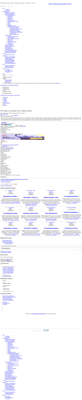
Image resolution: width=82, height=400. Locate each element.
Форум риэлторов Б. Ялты (8, 300)
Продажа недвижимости (10, 14)
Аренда (5, 99)
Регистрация (7, 82)
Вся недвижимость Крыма (8, 242)
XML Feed (5, 304)
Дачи (9, 23)
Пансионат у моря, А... (31, 197)
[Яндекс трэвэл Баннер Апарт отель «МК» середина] (22, 139)
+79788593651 (4, 122)
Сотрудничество (6, 303)
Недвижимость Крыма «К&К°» (39, 313)
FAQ (4, 64)
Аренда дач (10, 40)
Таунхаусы (10, 19)
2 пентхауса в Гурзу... (71, 228)
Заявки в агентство (9, 66)
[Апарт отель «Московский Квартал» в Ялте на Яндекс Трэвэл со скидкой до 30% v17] (10, 95)
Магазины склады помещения (16, 32)
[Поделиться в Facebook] (10, 184)
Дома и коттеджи (11, 20)
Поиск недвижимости (9, 13)
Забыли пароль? (8, 79)
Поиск (5, 105)
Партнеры (5, 302)
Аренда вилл (10, 39)
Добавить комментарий (5, 181)
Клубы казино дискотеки (15, 30)
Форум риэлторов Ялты (10, 65)
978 (8, 261)
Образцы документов (7, 297)
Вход (4, 73)
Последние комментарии (10, 63)
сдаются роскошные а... (71, 212)
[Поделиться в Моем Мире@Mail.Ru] (5, 184)
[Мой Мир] (9, 124)
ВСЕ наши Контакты (4, 263)
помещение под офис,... (10, 196)
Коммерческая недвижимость (14, 26)
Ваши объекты (7, 102)
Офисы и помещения (12, 41)
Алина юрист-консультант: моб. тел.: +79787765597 (8, 272)
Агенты (5, 101)
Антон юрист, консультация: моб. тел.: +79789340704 (9, 270)
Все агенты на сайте (9, 49)
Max (8, 260)
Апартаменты (10, 18)
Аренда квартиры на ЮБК (8, 148)
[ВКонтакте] (1, 124)
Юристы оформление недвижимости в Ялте (60, 3)
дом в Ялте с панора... (31, 228)
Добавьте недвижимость (10, 12)
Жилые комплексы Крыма (10, 51)
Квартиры (10, 16)
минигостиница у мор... (51, 197)
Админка (7, 9)
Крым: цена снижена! (7, 241)
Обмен (4, 100)
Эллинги (9, 22)
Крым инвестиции (9, 44)
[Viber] (6, 124)
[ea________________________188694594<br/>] (9, 115)
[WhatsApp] (8, 124)
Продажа (6, 97)
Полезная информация (10, 60)
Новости (4, 55)
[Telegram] (4, 124)
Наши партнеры (8, 243)
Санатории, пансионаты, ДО (16, 28)
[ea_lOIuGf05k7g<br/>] (4, 114)
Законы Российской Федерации (9, 296)
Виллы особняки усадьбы (13, 21)
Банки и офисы (13, 33)
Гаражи (9, 24)
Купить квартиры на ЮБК (73, 218)
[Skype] (10, 124)
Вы (4, 104)
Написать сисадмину (7, 276)
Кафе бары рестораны (14, 29)
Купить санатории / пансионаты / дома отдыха (32, 204)
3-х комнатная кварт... (51, 228)
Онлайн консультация (9, 54)
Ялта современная (9, 70)
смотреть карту (22, 126)
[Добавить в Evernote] (7, 184)
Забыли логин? (8, 80)
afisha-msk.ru (80, 250)
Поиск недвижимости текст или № (8, 245)
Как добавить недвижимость (11, 50)
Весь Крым (7, 69)
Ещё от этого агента (23, 179)
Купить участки (15, 233)
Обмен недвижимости (9, 46)
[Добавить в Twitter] (12, 184)
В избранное (4, 146)
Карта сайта (7, 10)
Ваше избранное (8, 48)
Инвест (5, 98)
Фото (4, 68)
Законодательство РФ (9, 61)
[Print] (16, 144)
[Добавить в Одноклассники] (3, 184)
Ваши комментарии (9, 67)
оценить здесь (57, 83)
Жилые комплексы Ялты (10, 52)
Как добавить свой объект (8, 295)
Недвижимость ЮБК (7, 240)
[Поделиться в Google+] (8, 184)
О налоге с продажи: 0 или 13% (6, 180)
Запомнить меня (6, 77)
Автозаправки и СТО (14, 34)
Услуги (4, 53)
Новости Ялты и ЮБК (9, 57)
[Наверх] (16, 184)
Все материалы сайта (9, 62)
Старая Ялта (7, 71)
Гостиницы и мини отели (13, 36)
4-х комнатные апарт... (10, 213)
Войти (4, 78)
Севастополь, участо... (10, 228)
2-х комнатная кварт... (71, 196)
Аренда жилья (8, 35)
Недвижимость (6, 11)
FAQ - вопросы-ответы (7, 299)
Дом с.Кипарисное (51, 213)
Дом (4, 8)
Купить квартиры (33, 218)
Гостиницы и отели (14, 27)
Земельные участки (12, 25)
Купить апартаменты (10, 219)
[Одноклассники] (2, 124)
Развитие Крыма (8, 58)
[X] (5, 124)
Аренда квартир (11, 37)
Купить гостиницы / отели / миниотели (52, 204)
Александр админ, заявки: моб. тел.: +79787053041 (8, 268)
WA (9, 260)
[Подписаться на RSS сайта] (14, 184)
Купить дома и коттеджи (51, 218)
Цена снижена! (8, 47)
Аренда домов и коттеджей (13, 38)
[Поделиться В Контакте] (1, 184)
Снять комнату (11, 43)
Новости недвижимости (10, 56)
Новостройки (10, 15)
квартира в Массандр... (30, 213)
